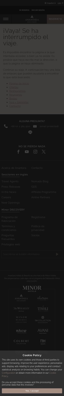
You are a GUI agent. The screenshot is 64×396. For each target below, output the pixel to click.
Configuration (8, 373)
